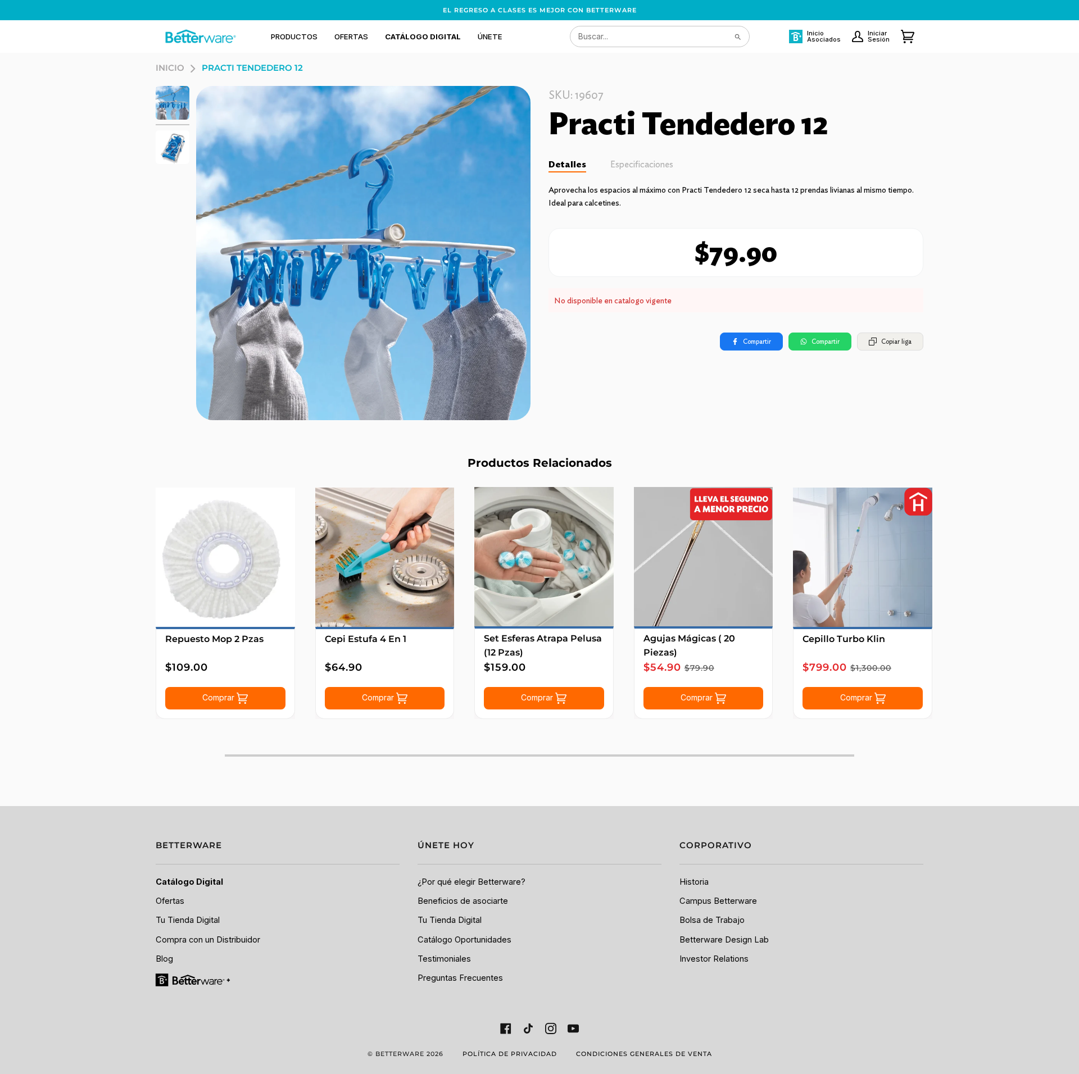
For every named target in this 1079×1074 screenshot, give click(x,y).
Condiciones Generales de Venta (644, 1054)
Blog (164, 959)
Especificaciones (641, 164)
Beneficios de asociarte (463, 901)
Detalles (567, 164)
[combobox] (659, 36)
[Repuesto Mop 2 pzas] (225, 557)
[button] (294, 36)
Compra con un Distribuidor (208, 940)
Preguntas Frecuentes (460, 978)
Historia (694, 882)
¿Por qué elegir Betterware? (471, 882)
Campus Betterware (718, 901)
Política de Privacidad (510, 1054)
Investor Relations (714, 959)
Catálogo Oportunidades (464, 940)
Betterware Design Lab (724, 940)
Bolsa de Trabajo (712, 920)
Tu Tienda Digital (188, 920)
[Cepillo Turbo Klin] (862, 557)
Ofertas (170, 901)
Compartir (757, 341)
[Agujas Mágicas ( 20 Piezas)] (703, 556)
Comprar (219, 697)
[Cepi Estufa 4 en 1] (385, 557)
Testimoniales (444, 959)
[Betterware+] (194, 980)
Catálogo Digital (189, 882)
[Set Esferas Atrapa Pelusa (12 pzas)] (544, 556)
